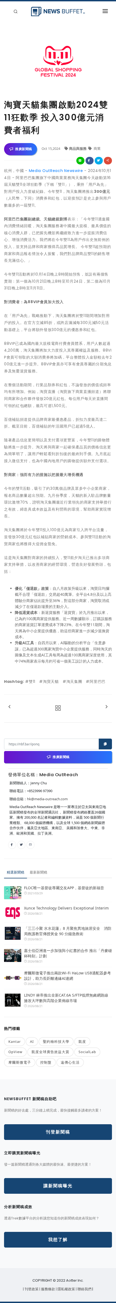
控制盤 (46, 1062)
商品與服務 (78, 148)
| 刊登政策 (31, 1289)
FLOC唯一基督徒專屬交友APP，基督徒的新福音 (64, 887)
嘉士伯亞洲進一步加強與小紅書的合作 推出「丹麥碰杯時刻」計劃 (68, 953)
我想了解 (58, 1239)
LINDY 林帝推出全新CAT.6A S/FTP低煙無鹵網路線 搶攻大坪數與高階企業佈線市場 (66, 998)
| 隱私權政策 (66, 1289)
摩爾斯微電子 (19, 1062)
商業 (97, 148)
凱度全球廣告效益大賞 (50, 1051)
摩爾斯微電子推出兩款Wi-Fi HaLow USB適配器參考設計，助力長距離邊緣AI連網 (67, 975)
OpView (15, 1051)
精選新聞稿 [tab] (15, 872)
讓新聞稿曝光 (58, 1186)
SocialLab (87, 1051)
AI (32, 1041)
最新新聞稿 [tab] (38, 872)
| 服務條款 (47, 1289)
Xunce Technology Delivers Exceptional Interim (66, 908)
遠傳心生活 (70, 1062)
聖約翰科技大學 (56, 1041)
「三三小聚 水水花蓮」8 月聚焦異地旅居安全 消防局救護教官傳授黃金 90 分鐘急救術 (67, 931)
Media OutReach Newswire (56, 170)
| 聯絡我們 (84, 1289)
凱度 (82, 1041)
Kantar (14, 1041)
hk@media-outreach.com (47, 798)
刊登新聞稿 (58, 1132)
